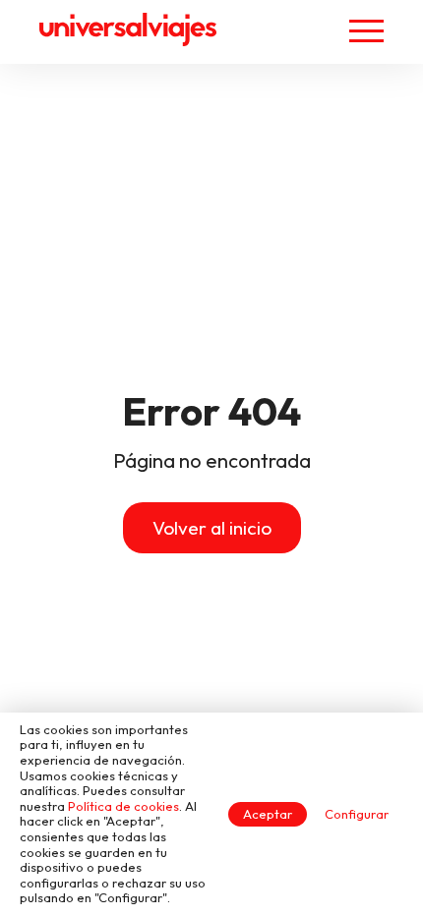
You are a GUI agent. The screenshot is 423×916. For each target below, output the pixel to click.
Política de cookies (123, 806)
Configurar (357, 814)
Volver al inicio (212, 528)
